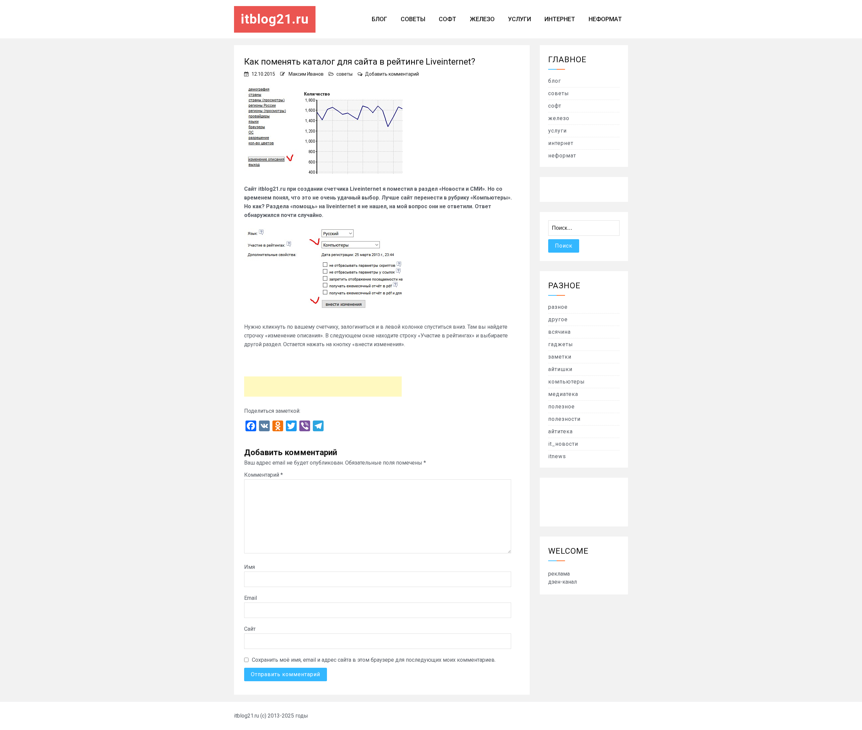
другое (558, 319)
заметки (559, 357)
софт (447, 19)
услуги (519, 19)
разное (558, 307)
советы (413, 19)
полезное (561, 406)
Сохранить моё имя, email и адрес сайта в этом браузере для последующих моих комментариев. (374, 660)
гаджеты (560, 344)
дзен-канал (562, 582)
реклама (559, 574)
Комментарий (263, 475)
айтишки (560, 369)
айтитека (560, 431)
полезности (564, 419)
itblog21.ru (275, 19)
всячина (559, 332)
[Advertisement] (323, 386)
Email (250, 598)
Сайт (250, 629)
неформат (605, 19)
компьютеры (566, 381)
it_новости (563, 444)
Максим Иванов (306, 74)
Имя (249, 567)
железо (482, 19)
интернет (559, 19)
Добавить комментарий (392, 74)
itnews (557, 456)
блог (379, 19)
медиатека (563, 394)
